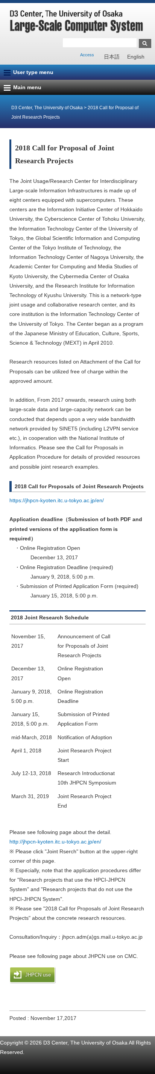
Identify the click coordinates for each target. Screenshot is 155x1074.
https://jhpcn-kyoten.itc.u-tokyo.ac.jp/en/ (56, 500)
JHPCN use (38, 975)
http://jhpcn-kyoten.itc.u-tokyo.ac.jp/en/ (55, 842)
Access (87, 55)
